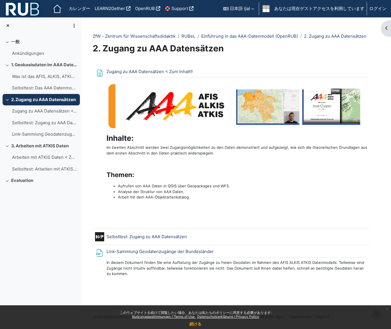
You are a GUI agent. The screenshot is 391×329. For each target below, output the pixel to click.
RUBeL (188, 36)
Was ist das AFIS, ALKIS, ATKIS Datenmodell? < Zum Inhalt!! (44, 76)
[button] (239, 8)
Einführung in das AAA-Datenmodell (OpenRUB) (249, 36)
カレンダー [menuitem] (79, 8)
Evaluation (22, 180)
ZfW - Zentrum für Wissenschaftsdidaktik (134, 36)
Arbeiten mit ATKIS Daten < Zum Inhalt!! (44, 157)
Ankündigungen (28, 53)
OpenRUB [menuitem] (145, 8)
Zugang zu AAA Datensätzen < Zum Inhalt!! (44, 111)
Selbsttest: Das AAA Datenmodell (44, 88)
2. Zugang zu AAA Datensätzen (43, 99)
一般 (15, 41)
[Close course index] (7, 26)
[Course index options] (74, 26)
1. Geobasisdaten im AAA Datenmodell (44, 64)
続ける (195, 323)
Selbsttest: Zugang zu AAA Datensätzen (44, 122)
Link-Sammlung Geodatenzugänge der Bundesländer (44, 134)
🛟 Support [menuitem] (176, 8)
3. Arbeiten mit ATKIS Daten (40, 146)
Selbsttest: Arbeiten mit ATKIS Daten (44, 169)
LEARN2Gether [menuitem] (110, 8)
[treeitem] (41, 47)
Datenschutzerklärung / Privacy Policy (228, 316)
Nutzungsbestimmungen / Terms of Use (164, 316)
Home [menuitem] (57, 8)
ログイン (377, 8)
